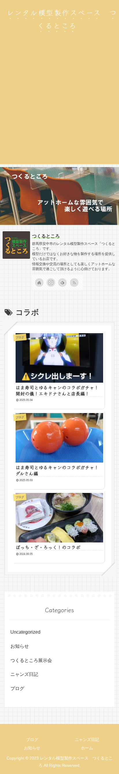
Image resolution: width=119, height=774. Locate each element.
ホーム (87, 748)
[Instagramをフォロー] (50, 282)
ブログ (17, 688)
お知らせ (19, 646)
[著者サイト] (39, 282)
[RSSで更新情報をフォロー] (74, 282)
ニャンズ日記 (24, 674)
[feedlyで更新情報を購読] (62, 282)
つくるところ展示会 (31, 660)
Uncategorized (25, 632)
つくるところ (46, 236)
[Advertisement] (59, 104)
